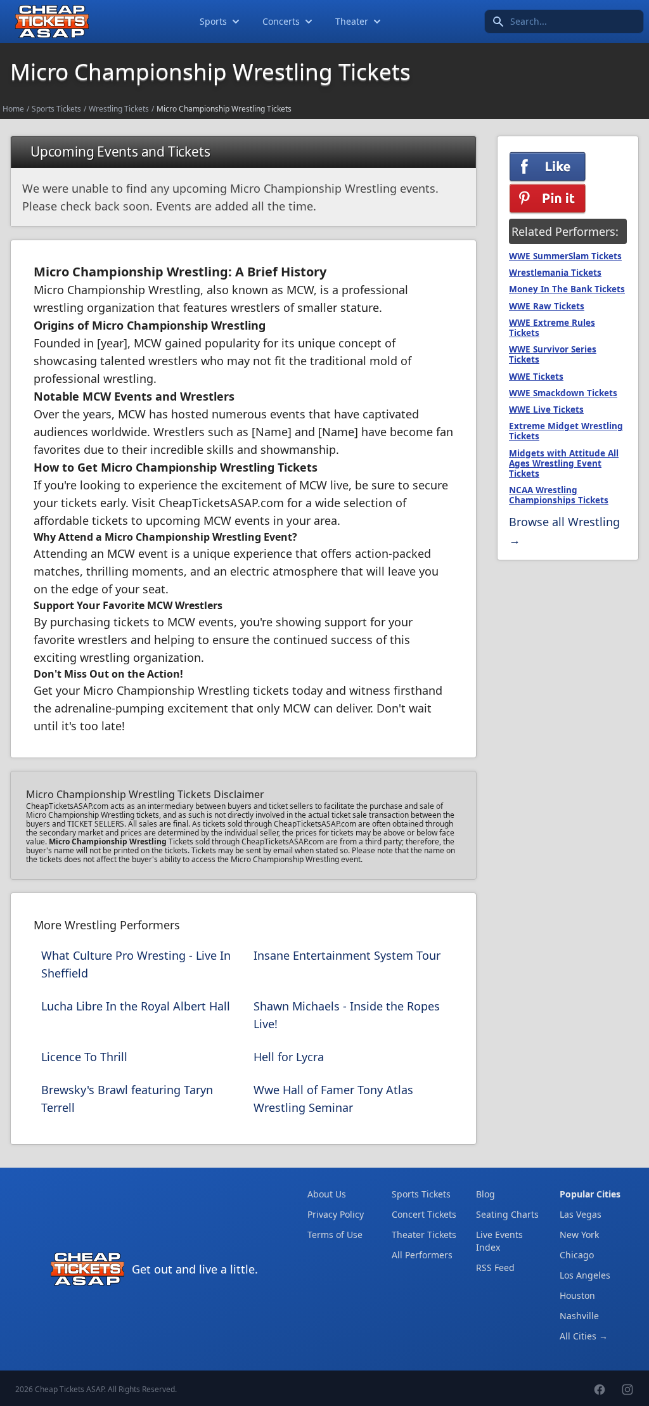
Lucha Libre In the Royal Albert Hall (135, 1006)
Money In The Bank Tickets (567, 289)
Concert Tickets (424, 1214)
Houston (577, 1295)
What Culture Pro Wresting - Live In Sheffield (136, 964)
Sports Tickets (56, 108)
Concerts (281, 21)
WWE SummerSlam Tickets (565, 256)
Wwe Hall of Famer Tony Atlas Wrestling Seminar (333, 1098)
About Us (326, 1194)
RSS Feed (495, 1267)
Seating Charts (507, 1214)
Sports (213, 21)
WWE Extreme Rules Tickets (552, 328)
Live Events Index (499, 1241)
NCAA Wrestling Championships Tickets (558, 495)
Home (13, 108)
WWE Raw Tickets (546, 306)
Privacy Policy (335, 1214)
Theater (351, 21)
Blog (485, 1194)
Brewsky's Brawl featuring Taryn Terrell (127, 1098)
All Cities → (584, 1336)
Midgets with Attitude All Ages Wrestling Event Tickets (564, 463)
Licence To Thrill (84, 1056)
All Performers (422, 1255)
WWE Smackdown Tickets (563, 393)
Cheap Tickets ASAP (69, 1389)
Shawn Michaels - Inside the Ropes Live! (347, 1014)
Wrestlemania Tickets (555, 272)
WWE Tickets (536, 376)
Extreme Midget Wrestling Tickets (566, 431)
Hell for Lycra (289, 1056)
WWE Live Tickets (546, 409)
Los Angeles (585, 1275)
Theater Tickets (424, 1235)
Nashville (579, 1316)
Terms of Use (335, 1235)
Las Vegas (580, 1214)
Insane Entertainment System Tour (347, 955)
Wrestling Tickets (119, 108)
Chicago (577, 1255)
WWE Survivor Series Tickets (552, 354)
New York (579, 1235)
